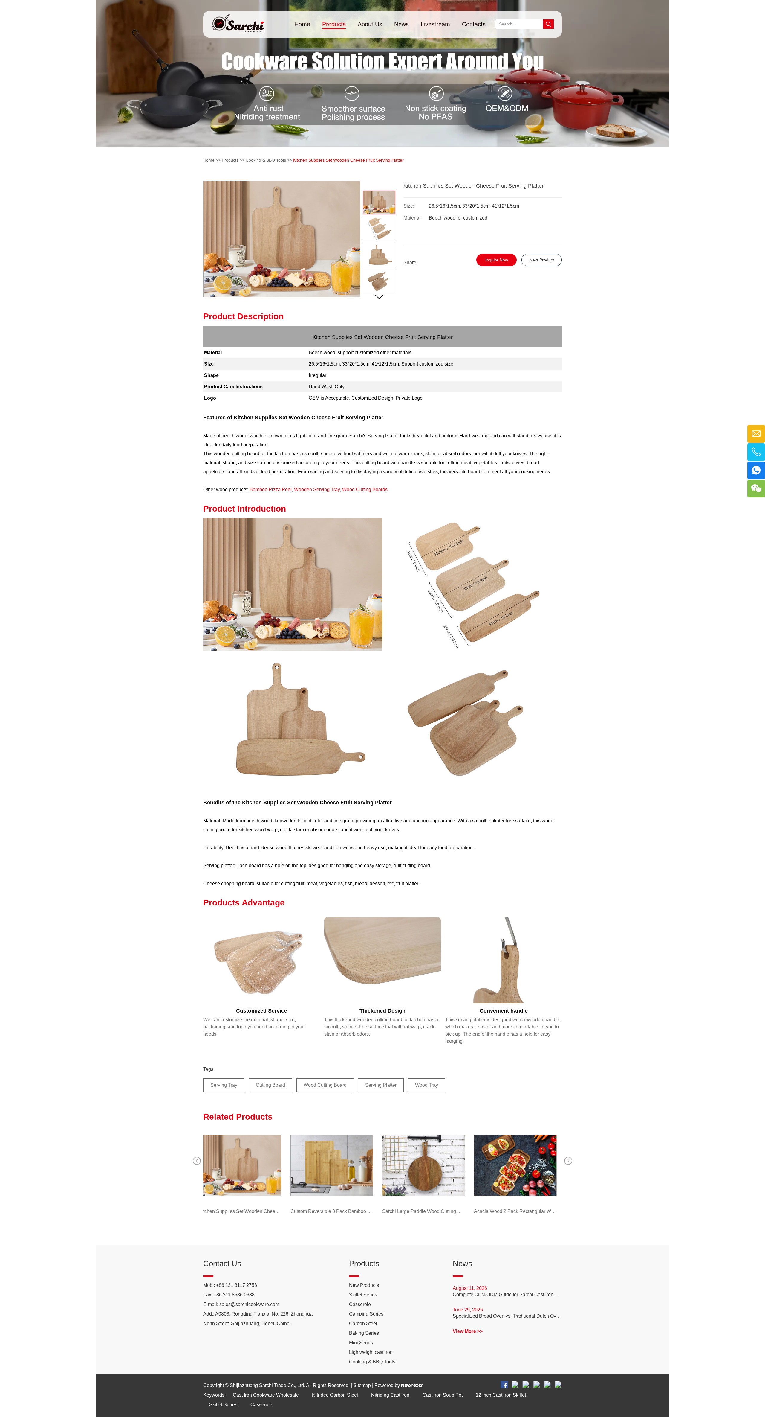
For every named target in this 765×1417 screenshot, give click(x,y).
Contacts (474, 24)
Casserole (360, 1304)
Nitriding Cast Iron (390, 1395)
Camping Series (366, 1313)
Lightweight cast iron (371, 1352)
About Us (370, 24)
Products (334, 24)
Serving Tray (223, 1085)
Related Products (238, 1116)
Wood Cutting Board (325, 1085)
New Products (364, 1285)
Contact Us (222, 1263)
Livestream (435, 24)
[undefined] (281, 239)
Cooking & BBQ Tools (266, 160)
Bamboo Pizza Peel (271, 489)
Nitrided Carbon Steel (335, 1395)
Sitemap (362, 1385)
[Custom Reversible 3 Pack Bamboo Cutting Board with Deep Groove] (365, 1165)
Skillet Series (363, 1294)
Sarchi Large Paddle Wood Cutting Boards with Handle (456, 1211)
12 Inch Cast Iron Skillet (501, 1395)
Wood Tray (426, 1085)
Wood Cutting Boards (365, 489)
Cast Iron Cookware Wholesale (266, 1395)
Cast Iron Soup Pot (443, 1395)
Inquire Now (496, 260)
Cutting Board (270, 1085)
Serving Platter (381, 1085)
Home (302, 24)
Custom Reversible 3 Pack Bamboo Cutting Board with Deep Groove (365, 1211)
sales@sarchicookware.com (249, 1304)
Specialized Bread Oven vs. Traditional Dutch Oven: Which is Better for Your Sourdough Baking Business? (507, 1316)
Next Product (542, 260)
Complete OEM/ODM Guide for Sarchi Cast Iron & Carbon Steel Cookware (507, 1294)
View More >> (468, 1331)
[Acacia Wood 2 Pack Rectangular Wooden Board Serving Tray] (548, 1165)
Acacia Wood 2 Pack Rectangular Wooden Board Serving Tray (548, 1211)
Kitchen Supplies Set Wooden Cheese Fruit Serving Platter (273, 1211)
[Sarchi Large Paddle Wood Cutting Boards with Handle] (456, 1165)
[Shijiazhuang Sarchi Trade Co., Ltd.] (238, 21)
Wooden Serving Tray (317, 489)
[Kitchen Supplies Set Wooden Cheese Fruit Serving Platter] (273, 1165)
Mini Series (361, 1342)
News (401, 24)
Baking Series (364, 1333)
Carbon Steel (363, 1323)
